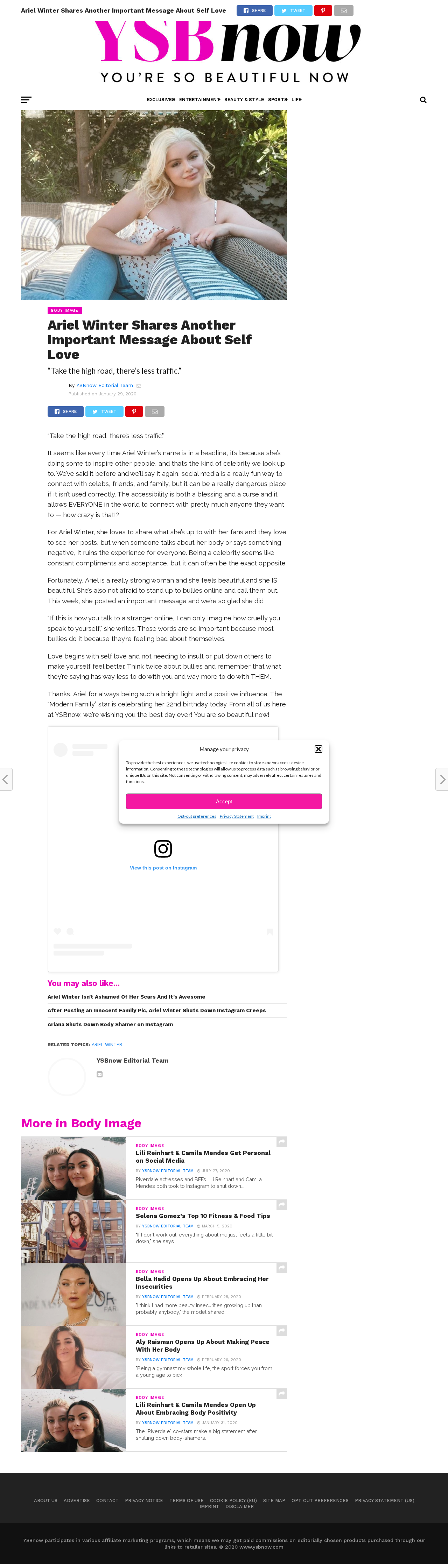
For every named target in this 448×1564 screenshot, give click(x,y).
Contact (107, 1500)
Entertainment (199, 99)
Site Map (274, 1500)
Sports (277, 99)
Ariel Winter (107, 1044)
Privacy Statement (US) (384, 1500)
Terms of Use (186, 1500)
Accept (224, 801)
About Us (45, 1500)
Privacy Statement (237, 816)
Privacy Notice (144, 1500)
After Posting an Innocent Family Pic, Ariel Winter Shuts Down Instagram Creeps (157, 1010)
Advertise (77, 1500)
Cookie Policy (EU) (233, 1500)
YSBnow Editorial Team (104, 385)
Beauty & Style (244, 99)
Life (296, 99)
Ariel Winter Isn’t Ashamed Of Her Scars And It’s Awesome (126, 997)
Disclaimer (239, 1506)
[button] (318, 749)
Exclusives (161, 99)
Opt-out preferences (196, 816)
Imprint (264, 816)
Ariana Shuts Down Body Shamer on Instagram (110, 1024)
